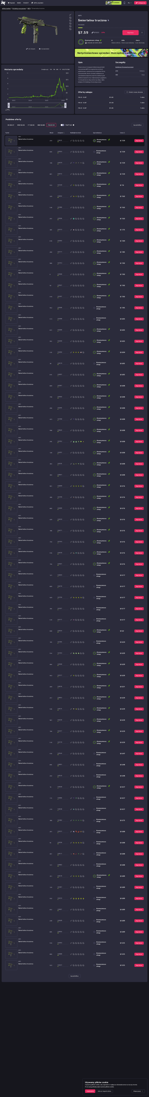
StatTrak (68, 125)
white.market (6, 8)
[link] (6, 8)
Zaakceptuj (90, 1091)
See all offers (137, 125)
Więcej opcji (137, 1091)
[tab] (11, 125)
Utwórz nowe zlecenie (136, 92)
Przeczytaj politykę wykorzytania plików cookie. (99, 1087)
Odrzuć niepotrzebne (104, 1091)
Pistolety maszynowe (19, 8)
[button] (129, 3)
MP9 (29, 8)
